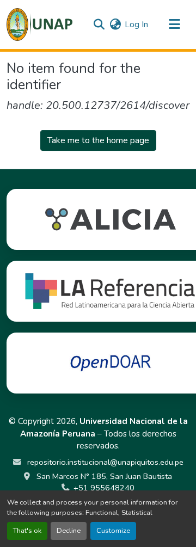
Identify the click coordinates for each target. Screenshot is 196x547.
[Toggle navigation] (174, 24)
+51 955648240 (104, 487)
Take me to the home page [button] (98, 140)
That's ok (27, 531)
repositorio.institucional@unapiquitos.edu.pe (104, 462)
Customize (113, 531)
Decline (69, 531)
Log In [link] (136, 24)
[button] (39, 24)
